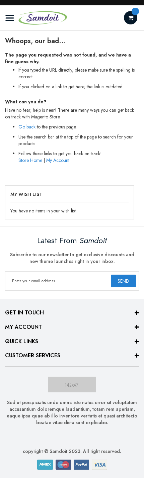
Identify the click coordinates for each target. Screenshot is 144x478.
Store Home (30, 160)
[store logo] (36, 17)
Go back (26, 126)
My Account (57, 160)
